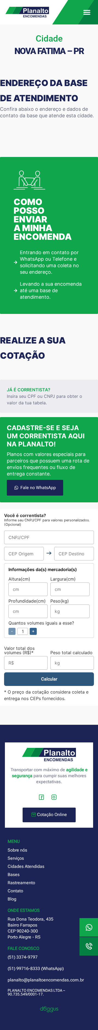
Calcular (49, 679)
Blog (12, 899)
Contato (15, 890)
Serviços (16, 858)
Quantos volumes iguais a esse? (41, 627)
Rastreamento (21, 882)
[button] (87, 12)
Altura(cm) (19, 579)
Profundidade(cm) (27, 601)
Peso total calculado (71, 652)
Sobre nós (17, 850)
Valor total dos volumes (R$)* (19, 650)
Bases (14, 874)
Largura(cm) (63, 579)
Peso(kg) (59, 601)
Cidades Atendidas (26, 866)
